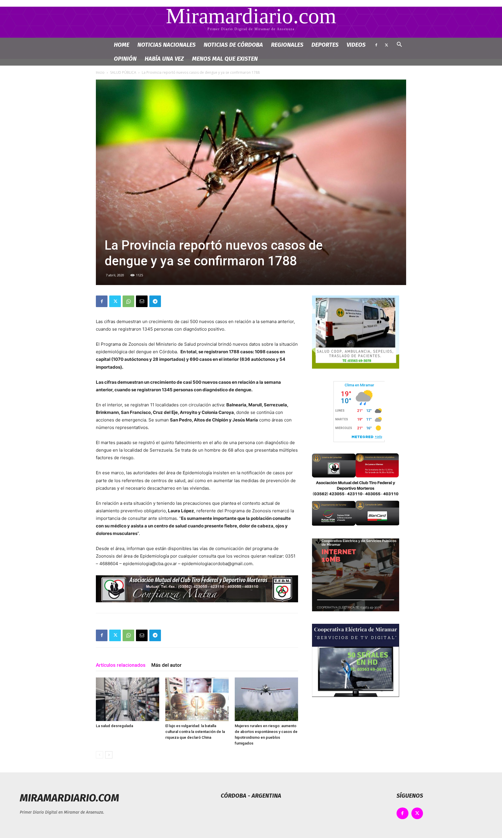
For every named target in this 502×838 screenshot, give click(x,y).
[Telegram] (155, 301)
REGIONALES (287, 44)
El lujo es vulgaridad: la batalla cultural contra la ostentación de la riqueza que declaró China (195, 732)
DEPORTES (324, 44)
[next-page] (108, 754)
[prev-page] (99, 754)
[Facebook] (376, 45)
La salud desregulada (114, 726)
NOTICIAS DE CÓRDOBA (233, 44)
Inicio (100, 72)
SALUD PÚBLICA (123, 72)
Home (121, 44)
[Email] (142, 301)
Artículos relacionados (121, 665)
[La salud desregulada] (127, 699)
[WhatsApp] (128, 301)
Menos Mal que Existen (225, 58)
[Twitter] (386, 45)
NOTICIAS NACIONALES (166, 44)
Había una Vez (164, 58)
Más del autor (166, 665)
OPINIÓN (125, 58)
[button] (399, 45)
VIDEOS (356, 44)
